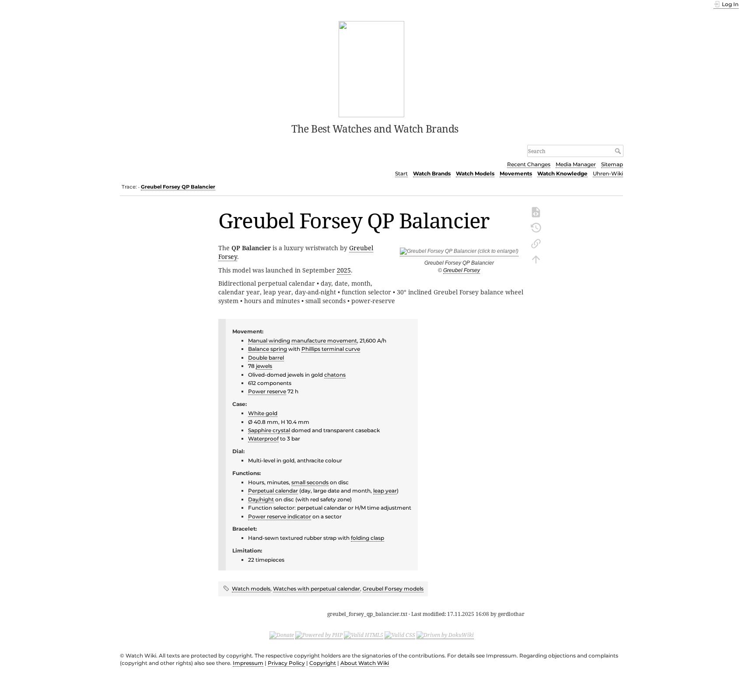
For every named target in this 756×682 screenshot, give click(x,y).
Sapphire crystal (269, 430)
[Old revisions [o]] (536, 227)
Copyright (322, 663)
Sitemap (612, 164)
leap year (385, 490)
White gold (262, 413)
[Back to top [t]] (536, 258)
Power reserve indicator (279, 516)
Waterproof (263, 438)
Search (619, 151)
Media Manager (576, 164)
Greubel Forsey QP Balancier (178, 187)
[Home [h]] (372, 68)
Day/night (261, 499)
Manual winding (269, 340)
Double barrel (266, 357)
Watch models (251, 588)
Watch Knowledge (562, 173)
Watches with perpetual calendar (316, 588)
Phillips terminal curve (330, 349)
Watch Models (475, 173)
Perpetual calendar (273, 490)
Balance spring (267, 349)
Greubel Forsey (461, 270)
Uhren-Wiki (608, 173)
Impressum (248, 663)
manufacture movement (324, 340)
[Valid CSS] (400, 635)
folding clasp (367, 538)
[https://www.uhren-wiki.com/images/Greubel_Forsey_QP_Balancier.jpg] (459, 253)
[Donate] (282, 635)
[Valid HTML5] (363, 635)
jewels (264, 366)
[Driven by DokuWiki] (445, 635)
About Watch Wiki (364, 663)
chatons (335, 374)
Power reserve (267, 391)
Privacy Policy (286, 663)
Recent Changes (528, 164)
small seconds (310, 482)
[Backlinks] (536, 243)
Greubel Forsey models (393, 588)
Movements (516, 173)
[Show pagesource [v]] (536, 211)
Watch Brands (432, 173)
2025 (344, 270)
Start (401, 173)
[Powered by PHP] (319, 635)
